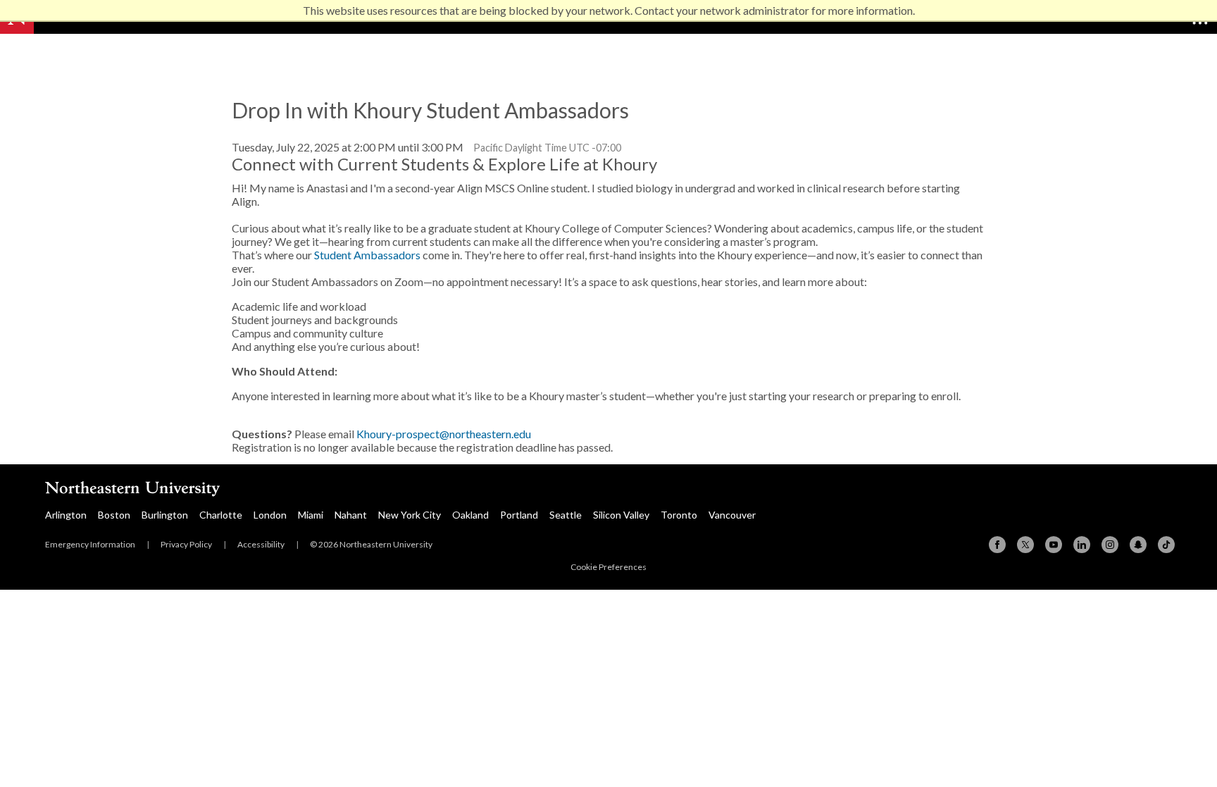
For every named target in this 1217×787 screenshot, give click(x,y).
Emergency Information (90, 544)
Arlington (66, 515)
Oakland (470, 515)
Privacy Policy (186, 544)
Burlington (165, 515)
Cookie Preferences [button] (608, 567)
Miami (310, 515)
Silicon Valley (621, 515)
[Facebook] (997, 544)
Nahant (351, 515)
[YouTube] (1053, 544)
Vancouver (732, 515)
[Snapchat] (1138, 544)
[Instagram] (1109, 544)
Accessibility (261, 544)
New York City (409, 515)
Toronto (679, 515)
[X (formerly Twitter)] (1025, 544)
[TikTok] (1166, 544)
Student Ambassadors (367, 254)
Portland (519, 515)
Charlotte (220, 515)
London (270, 515)
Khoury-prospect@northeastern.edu (443, 433)
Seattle (565, 515)
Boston (114, 515)
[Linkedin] (1081, 544)
